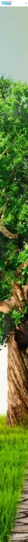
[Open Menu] (26, 3)
